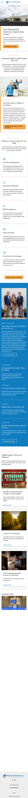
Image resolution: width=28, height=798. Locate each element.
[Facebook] (13, 780)
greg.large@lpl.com (14, 787)
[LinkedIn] (15, 780)
